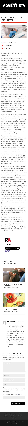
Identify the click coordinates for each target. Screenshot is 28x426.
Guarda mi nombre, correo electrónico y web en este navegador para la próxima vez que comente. (14, 389)
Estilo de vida (8, 42)
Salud (14, 42)
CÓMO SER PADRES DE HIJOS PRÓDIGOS (14, 285)
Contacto (13, 417)
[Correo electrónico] (6, 251)
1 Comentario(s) (9, 45)
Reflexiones (13, 416)
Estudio (20, 416)
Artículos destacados (10, 414)
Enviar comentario (18, 403)
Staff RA (8, 245)
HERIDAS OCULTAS (10, 310)
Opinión (6, 416)
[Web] (8, 251)
